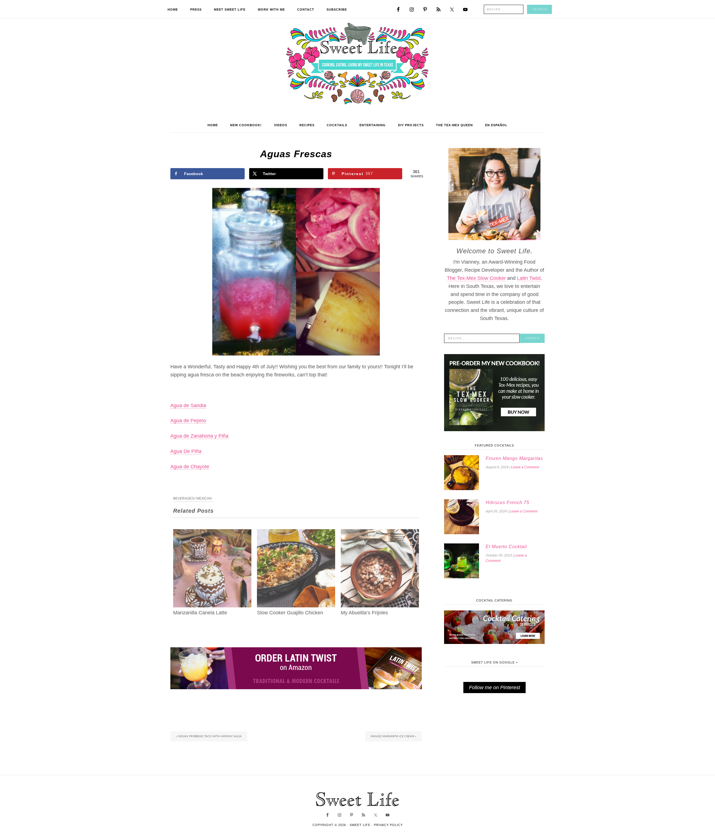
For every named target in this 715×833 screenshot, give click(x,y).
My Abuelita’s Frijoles (364, 612)
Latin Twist (529, 278)
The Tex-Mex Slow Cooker (476, 278)
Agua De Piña (185, 451)
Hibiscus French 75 (507, 502)
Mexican (204, 498)
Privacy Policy (388, 825)
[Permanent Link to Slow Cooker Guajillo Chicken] (296, 533)
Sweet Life (358, 64)
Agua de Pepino (188, 420)
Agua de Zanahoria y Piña (199, 436)
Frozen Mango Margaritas (514, 458)
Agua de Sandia (188, 405)
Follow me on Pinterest (494, 687)
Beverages (183, 498)
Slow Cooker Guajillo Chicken (290, 612)
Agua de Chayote (189, 466)
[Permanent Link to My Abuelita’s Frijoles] (380, 533)
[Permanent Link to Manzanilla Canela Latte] (212, 533)
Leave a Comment (525, 467)
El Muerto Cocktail (506, 546)
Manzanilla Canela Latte (200, 612)
